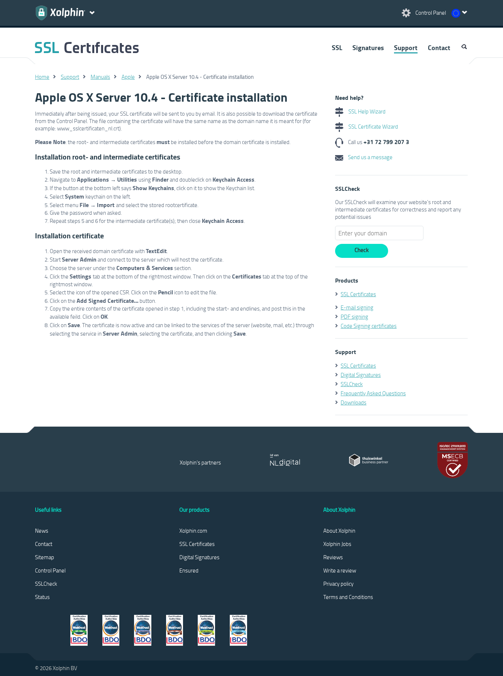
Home (42, 76)
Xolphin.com (193, 530)
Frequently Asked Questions (373, 393)
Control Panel (50, 570)
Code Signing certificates (369, 325)
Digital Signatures (361, 374)
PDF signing (354, 316)
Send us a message (370, 157)
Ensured (188, 570)
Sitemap (44, 557)
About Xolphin (339, 530)
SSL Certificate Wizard (372, 126)
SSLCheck (352, 384)
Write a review (339, 570)
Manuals (100, 76)
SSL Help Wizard (366, 111)
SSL (337, 47)
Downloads (353, 402)
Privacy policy (338, 583)
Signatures (368, 47)
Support (406, 47)
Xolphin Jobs (337, 543)
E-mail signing (357, 307)
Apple (128, 76)
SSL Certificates (358, 294)
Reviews (333, 557)
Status (42, 596)
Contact (439, 47)
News (41, 530)
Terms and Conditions (348, 596)
